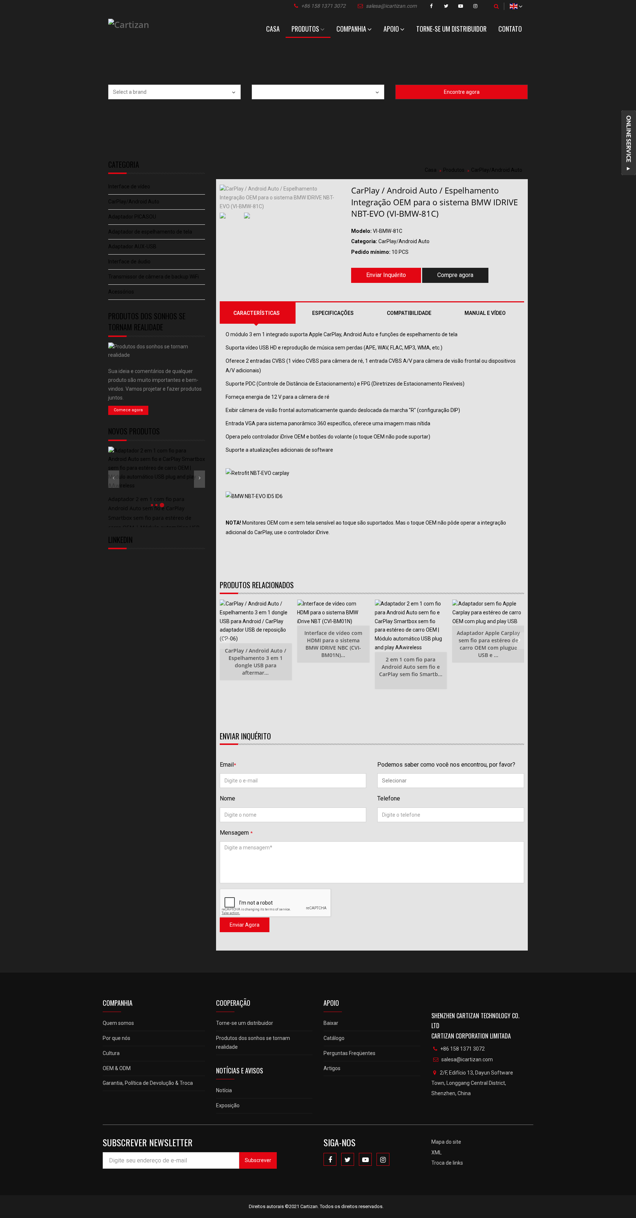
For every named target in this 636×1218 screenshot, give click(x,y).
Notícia (224, 1090)
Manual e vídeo (485, 313)
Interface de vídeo (129, 186)
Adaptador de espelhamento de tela (150, 232)
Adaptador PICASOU (132, 217)
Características (256, 313)
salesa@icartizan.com (391, 6)
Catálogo (334, 1038)
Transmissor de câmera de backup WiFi (153, 277)
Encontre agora (462, 92)
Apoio (391, 28)
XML (436, 1152)
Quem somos (118, 1023)
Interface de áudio (129, 261)
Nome (227, 798)
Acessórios (121, 292)
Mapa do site (446, 1142)
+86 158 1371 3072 (323, 6)
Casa (273, 28)
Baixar (331, 1023)
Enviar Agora (244, 925)
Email (228, 764)
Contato (510, 28)
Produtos (305, 28)
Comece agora (128, 410)
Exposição (228, 1105)
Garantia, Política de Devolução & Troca (148, 1083)
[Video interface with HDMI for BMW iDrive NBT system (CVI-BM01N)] (333, 613)
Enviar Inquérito (386, 274)
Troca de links (447, 1163)
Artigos (332, 1068)
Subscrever (258, 1160)
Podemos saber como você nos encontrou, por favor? (446, 764)
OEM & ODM (117, 1068)
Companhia (351, 28)
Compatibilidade (409, 313)
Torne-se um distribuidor (451, 28)
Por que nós (116, 1038)
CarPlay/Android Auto (133, 202)
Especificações (333, 313)
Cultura (111, 1053)
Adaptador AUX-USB (132, 246)
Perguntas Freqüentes (349, 1053)
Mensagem (236, 832)
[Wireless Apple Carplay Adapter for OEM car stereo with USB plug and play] (488, 613)
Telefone (388, 798)
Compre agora (455, 274)
